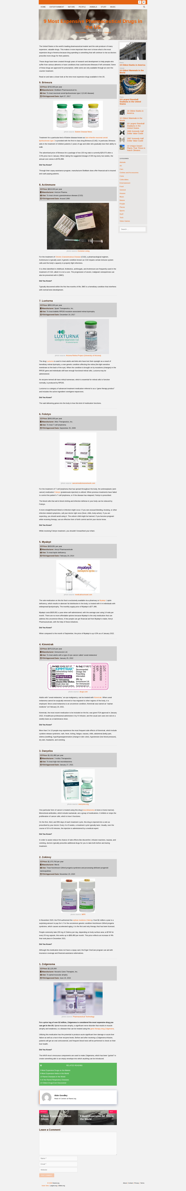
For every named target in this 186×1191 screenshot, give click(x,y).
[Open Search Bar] (144, 6)
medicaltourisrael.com (83, 595)
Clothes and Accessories (129, 173)
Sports (122, 211)
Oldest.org (61, 1185)
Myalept (102, 600)
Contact (130, 1183)
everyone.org (83, 804)
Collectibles (124, 180)
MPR (83, 914)
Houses (122, 193)
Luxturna (50, 361)
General (107, 33)
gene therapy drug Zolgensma (102, 1029)
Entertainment (57, 7)
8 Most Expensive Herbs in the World (54, 1073)
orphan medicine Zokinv (82, 920)
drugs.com (84, 692)
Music (113, 7)
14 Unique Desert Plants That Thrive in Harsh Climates (136, 148)
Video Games (125, 221)
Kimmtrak (98, 697)
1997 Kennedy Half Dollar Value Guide (135, 139)
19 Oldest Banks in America (132, 65)
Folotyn (57, 492)
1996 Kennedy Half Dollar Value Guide (135, 132)
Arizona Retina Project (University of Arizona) (83, 356)
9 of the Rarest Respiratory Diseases (54, 1080)
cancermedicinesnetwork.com (83, 483)
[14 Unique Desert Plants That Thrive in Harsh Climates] (122, 148)
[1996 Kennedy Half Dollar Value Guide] (122, 133)
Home (43, 7)
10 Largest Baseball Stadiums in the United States (130, 101)
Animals (93, 7)
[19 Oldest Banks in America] (133, 58)
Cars (121, 169)
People (82, 7)
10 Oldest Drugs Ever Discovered (53, 1083)
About (125, 1183)
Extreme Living (83, 251)
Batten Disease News (83, 132)
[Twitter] (144, 2)
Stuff (103, 7)
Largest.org (53, 1185)
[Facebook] (139, 2)
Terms (142, 1183)
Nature (71, 7)
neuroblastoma (88, 810)
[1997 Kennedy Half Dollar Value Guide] (122, 141)
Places (122, 62)
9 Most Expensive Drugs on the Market (55, 1070)
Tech (121, 218)
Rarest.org (56, 1183)
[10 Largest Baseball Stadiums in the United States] (133, 93)
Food (122, 186)
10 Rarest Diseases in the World (52, 1077)
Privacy (136, 1183)
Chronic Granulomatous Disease (68, 257)
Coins (122, 176)
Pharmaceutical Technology (83, 1017)
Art (121, 166)
